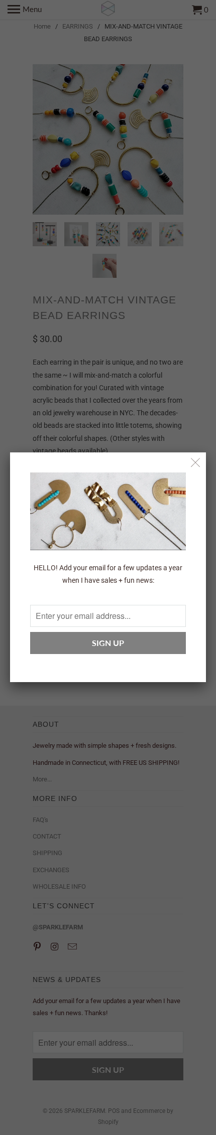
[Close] (195, 462)
